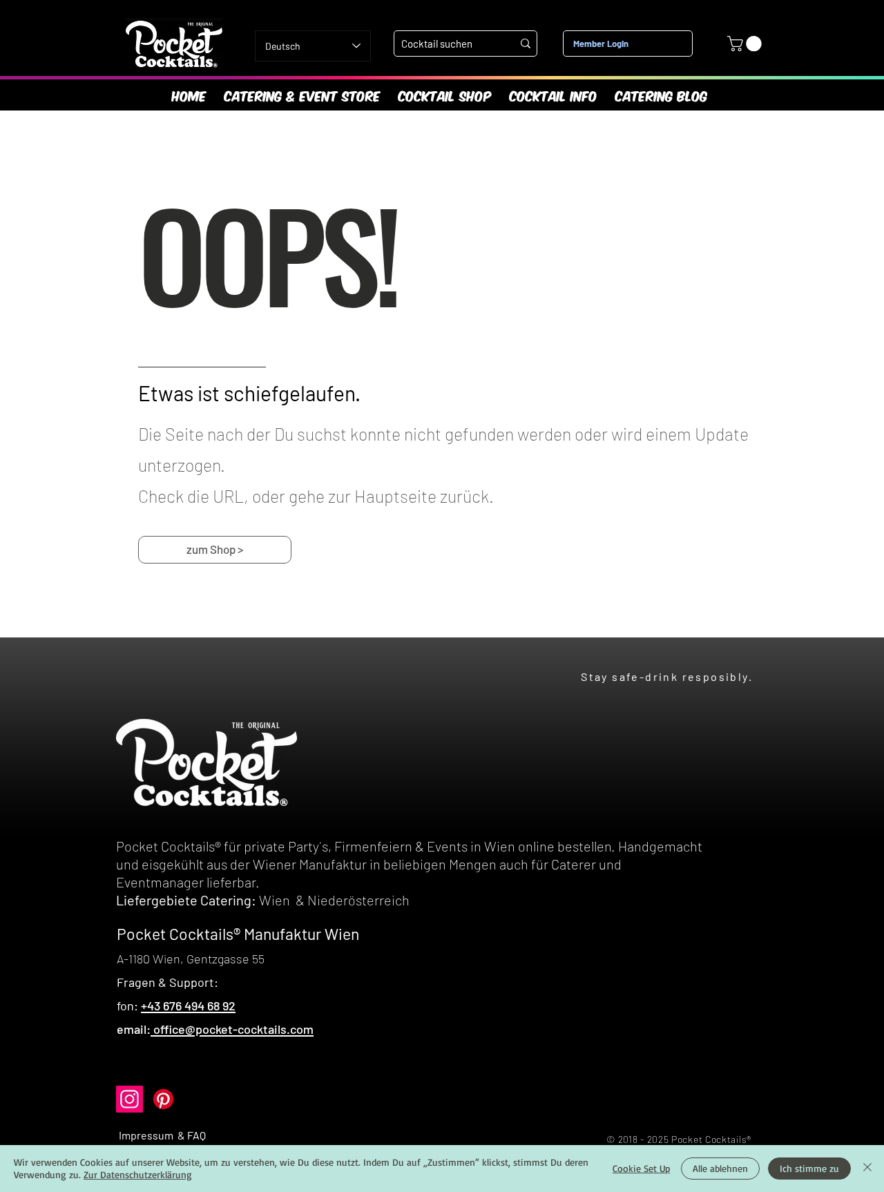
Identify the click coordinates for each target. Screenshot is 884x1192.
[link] (746, 43)
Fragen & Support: (167, 982)
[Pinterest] (163, 1099)
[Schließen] (867, 1168)
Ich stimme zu (809, 1168)
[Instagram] (129, 1099)
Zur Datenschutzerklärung (138, 1174)
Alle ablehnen (720, 1168)
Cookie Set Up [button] (641, 1168)
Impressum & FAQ (162, 1135)
